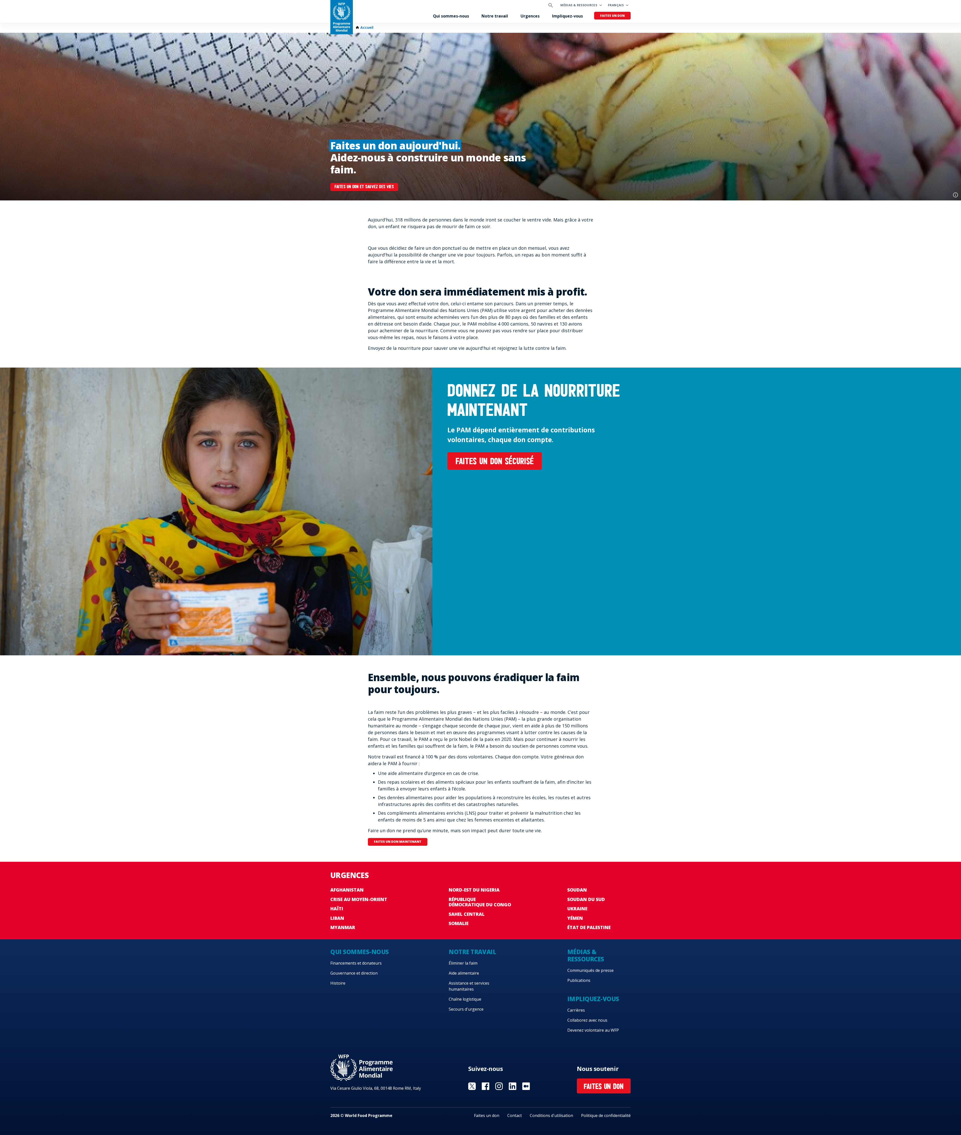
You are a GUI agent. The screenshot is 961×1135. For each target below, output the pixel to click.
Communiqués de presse (590, 970)
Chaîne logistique (465, 999)
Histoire (337, 983)
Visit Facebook (485, 1086)
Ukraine (577, 909)
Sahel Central (467, 914)
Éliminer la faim (463, 963)
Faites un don (612, 16)
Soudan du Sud (586, 899)
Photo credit (955, 195)
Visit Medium (526, 1086)
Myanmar (342, 927)
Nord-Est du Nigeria (474, 890)
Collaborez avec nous (587, 1020)
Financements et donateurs (356, 963)
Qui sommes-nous (451, 16)
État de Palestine (589, 927)
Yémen (575, 918)
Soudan (577, 890)
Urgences (530, 16)
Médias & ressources (578, 5)
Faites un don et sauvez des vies (364, 187)
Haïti (336, 909)
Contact (514, 1115)
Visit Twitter (472, 1086)
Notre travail (495, 16)
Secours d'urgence (466, 1009)
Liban (337, 918)
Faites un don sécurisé (495, 462)
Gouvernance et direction (354, 973)
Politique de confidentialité (606, 1115)
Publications (578, 980)
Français (616, 5)
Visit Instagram (499, 1086)
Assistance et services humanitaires (469, 986)
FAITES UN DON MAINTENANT (397, 841)
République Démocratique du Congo (480, 902)
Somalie (458, 923)
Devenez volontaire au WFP (593, 1030)
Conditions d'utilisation (551, 1115)
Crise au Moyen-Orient (358, 899)
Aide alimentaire (464, 973)
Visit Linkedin (512, 1086)
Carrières (576, 1010)
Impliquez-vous (567, 16)
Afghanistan (347, 890)
